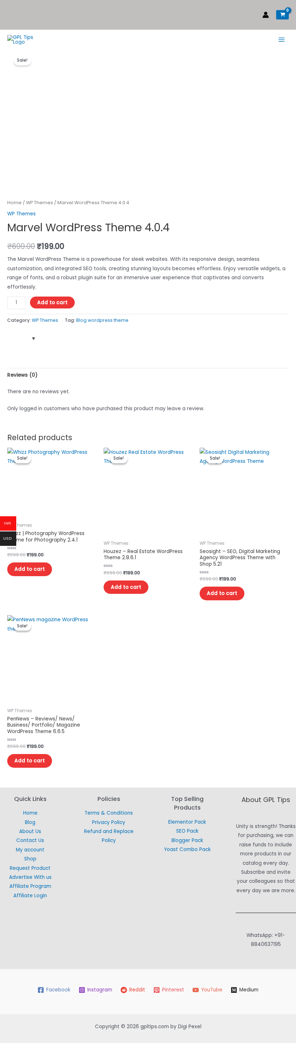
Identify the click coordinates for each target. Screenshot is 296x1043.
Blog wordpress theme (102, 320)
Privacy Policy (108, 822)
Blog (30, 822)
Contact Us (30, 840)
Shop (30, 858)
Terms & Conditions (108, 813)
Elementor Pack (187, 822)
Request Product (30, 868)
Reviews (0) (22, 375)
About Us (30, 831)
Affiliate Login (30, 895)
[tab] (22, 375)
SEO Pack (187, 831)
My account (30, 849)
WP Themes (39, 203)
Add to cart (52, 302)
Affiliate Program (30, 886)
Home (14, 203)
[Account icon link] (265, 15)
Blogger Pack (187, 840)
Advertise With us (30, 877)
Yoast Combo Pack (187, 849)
